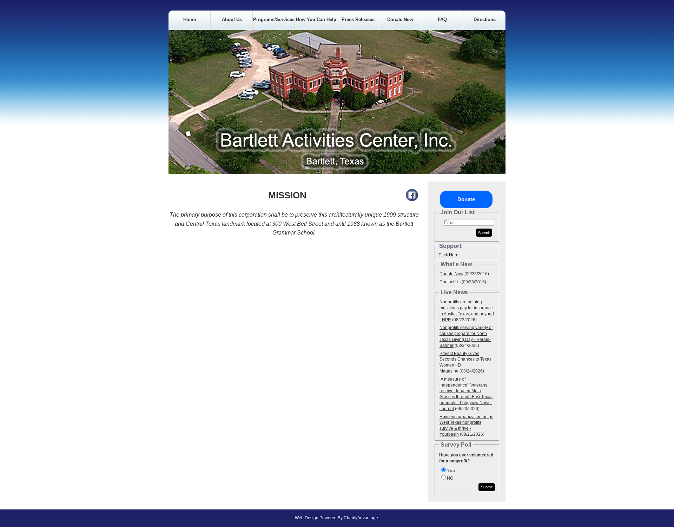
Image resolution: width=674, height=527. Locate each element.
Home (189, 19)
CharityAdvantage (361, 517)
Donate (466, 199)
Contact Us (450, 281)
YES (451, 470)
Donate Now (400, 19)
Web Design (306, 517)
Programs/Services (274, 19)
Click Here (448, 254)
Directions (485, 19)
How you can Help (316, 19)
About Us (232, 19)
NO (450, 478)
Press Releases (358, 19)
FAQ (442, 19)
